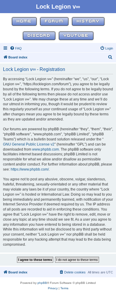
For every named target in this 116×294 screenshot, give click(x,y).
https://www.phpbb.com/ (30, 169)
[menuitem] (16, 48)
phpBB (42, 282)
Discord (39, 35)
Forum (54, 21)
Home (24, 21)
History (88, 21)
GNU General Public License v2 (28, 144)
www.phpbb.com (45, 149)
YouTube (76, 35)
